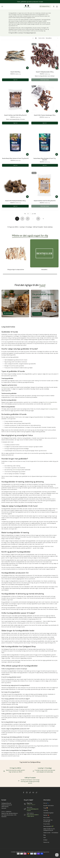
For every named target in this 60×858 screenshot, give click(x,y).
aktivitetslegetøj (17, 469)
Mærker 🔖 (46, 815)
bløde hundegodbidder (51, 409)
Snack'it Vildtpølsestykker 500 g (44, 72)
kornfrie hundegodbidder (50, 402)
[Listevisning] (33, 38)
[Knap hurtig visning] (27, 68)
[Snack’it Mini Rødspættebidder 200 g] (15, 185)
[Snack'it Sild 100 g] (15, 56)
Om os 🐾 (46, 803)
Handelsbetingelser (48, 812)
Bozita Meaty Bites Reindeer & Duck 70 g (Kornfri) (45, 159)
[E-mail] (33, 792)
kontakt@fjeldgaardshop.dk (32, 809)
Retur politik (46, 817)
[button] (2, 6)
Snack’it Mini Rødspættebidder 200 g (15, 200)
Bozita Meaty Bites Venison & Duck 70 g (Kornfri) (15, 158)
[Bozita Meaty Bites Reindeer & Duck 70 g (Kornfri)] (45, 142)
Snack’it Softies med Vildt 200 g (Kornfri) (15, 115)
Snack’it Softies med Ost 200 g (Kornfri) (44, 200)
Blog (44, 835)
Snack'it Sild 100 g (15, 72)
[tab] (2, 155)
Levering (45, 810)
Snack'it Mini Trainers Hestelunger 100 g (44, 115)
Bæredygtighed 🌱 (48, 826)
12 (38, 218)
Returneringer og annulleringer (47, 820)
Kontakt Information (48, 805)
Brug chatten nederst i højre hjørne (33, 815)
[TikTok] (30, 792)
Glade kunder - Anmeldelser (50, 832)
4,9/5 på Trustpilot (30, 777)
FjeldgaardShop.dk (20, 852)
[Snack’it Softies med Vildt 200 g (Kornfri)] (15, 99)
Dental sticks (4, 387)
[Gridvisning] (36, 38)
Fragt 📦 (45, 808)
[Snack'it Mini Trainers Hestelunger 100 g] (45, 99)
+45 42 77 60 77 (31, 804)
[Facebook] (23, 792)
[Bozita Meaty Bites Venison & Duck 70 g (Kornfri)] (15, 142)
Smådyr (45, 840)
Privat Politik (46, 824)
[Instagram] (26, 792)
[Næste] (43, 218)
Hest (44, 837)
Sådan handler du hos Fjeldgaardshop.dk (49, 829)
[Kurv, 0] (57, 6)
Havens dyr (46, 842)
